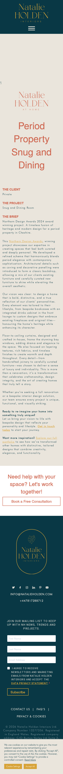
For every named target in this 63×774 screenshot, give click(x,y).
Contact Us (20, 709)
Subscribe (18, 692)
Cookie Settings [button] (13, 766)
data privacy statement (29, 683)
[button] (10, 41)
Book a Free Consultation (31, 501)
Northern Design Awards (26, 241)
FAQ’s (41, 709)
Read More (30, 759)
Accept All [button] (30, 766)
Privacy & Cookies (31, 716)
